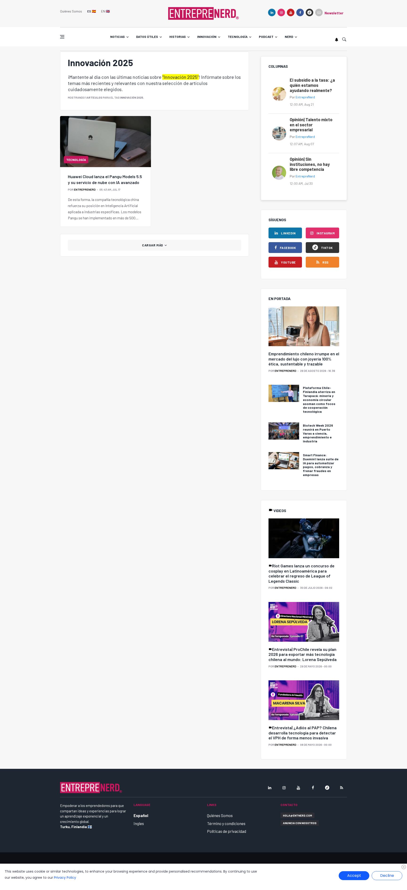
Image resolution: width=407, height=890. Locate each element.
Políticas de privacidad (226, 831)
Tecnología (238, 37)
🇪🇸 (91, 11)
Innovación (206, 37)
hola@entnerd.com (297, 815)
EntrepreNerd (85, 189)
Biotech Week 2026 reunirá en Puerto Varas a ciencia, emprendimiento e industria (318, 433)
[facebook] (300, 12)
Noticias (117, 37)
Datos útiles (147, 37)
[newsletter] (319, 12)
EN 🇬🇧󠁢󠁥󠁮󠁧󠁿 (105, 11)
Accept (354, 875)
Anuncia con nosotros (300, 823)
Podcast (266, 37)
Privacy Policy (65, 877)
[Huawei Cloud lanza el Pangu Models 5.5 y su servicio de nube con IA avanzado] (105, 141)
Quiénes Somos (71, 11)
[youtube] (290, 12)
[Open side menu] (62, 36)
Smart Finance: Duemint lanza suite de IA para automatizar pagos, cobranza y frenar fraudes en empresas (320, 465)
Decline (387, 875)
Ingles (139, 823)
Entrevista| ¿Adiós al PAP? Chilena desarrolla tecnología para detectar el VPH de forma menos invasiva (303, 732)
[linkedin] (272, 12)
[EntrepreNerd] (203, 13)
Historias (177, 37)
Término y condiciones (226, 823)
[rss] (341, 787)
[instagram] (281, 12)
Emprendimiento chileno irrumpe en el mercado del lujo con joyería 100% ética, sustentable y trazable (304, 358)
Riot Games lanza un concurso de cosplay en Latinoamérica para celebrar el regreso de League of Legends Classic (301, 573)
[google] (309, 12)
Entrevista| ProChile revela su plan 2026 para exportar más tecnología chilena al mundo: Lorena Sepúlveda (303, 654)
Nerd (289, 37)
